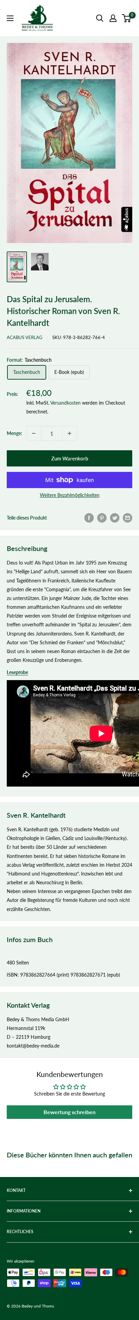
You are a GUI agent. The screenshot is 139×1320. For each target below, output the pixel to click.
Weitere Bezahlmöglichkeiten (70, 495)
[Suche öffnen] (100, 18)
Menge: (14, 433)
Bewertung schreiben (69, 1112)
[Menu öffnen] (10, 18)
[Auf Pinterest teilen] (102, 518)
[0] (126, 18)
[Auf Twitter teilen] (114, 518)
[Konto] (113, 18)
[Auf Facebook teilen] (89, 518)
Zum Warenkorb (69, 458)
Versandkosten (65, 403)
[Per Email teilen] (127, 518)
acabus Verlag (25, 337)
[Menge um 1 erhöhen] (69, 433)
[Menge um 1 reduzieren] (34, 433)
